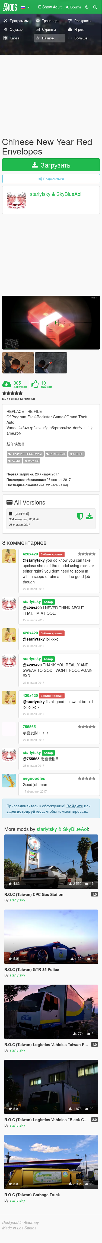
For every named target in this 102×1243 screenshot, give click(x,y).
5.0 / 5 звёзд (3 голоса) (18, 398)
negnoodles (34, 778)
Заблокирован (52, 554)
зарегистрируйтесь (25, 811)
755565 (29, 726)
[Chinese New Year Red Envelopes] (51, 323)
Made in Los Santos (19, 1227)
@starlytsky (34, 560)
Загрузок (20, 386)
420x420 (30, 553)
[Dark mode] (87, 7)
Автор (48, 602)
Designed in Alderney (20, 1222)
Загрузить (55, 164)
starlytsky (32, 601)
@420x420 (32, 607)
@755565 (31, 758)
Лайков (46, 386)
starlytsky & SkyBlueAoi (55, 193)
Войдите (74, 805)
